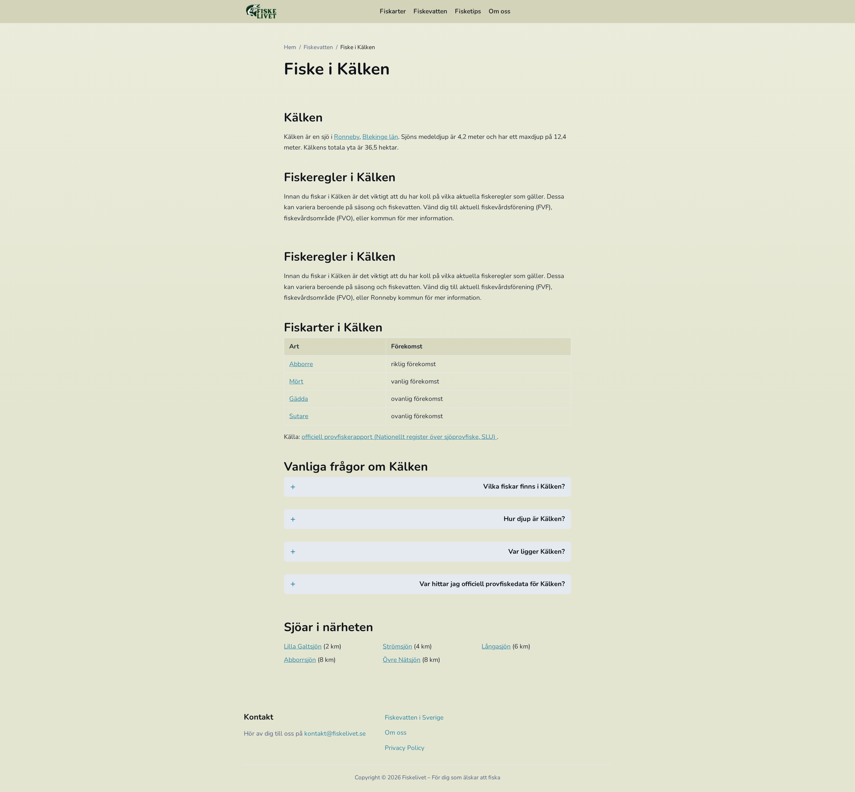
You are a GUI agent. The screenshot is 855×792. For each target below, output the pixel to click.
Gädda (298, 398)
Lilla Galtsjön (303, 646)
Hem (290, 47)
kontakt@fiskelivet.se (335, 733)
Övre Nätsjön (401, 659)
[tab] (427, 491)
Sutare (298, 416)
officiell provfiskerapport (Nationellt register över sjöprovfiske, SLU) (399, 437)
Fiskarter (393, 11)
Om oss (499, 11)
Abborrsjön (300, 659)
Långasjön (496, 646)
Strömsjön (397, 646)
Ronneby (346, 137)
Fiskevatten (430, 11)
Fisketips (468, 11)
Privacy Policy (404, 748)
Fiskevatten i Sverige (414, 717)
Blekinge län (380, 137)
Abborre (301, 364)
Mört (296, 381)
